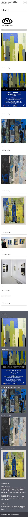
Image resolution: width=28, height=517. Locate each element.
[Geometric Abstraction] (14, 90)
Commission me (5, 506)
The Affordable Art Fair (6, 415)
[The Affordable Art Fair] (14, 169)
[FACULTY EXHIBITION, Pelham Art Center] (14, 242)
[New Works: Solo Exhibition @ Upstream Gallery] (14, 131)
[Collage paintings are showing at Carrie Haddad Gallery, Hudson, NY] (14, 271)
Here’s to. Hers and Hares (7, 317)
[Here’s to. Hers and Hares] (14, 47)
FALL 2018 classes (5, 495)
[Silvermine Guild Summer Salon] (14, 210)
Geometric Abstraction (6, 349)
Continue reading (6, 68)
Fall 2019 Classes (5, 486)
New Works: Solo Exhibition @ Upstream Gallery (12, 387)
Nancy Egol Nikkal (9, 2)
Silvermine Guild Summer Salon (8, 448)
